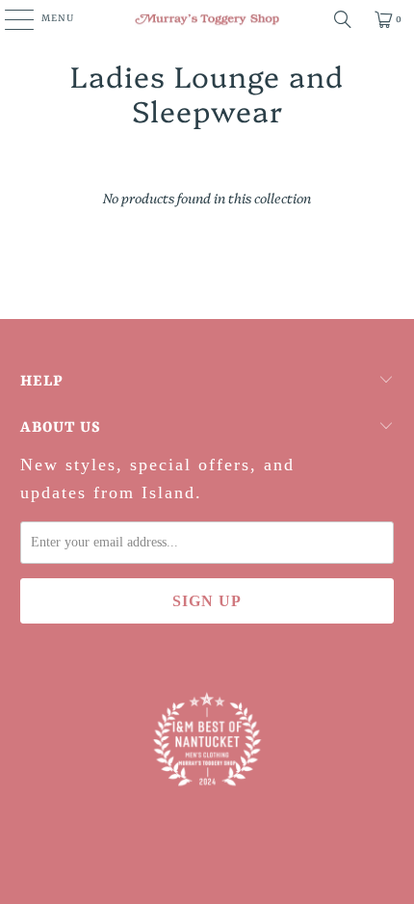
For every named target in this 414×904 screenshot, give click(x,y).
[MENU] (9, 19)
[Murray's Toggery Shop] (207, 19)
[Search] (342, 19)
